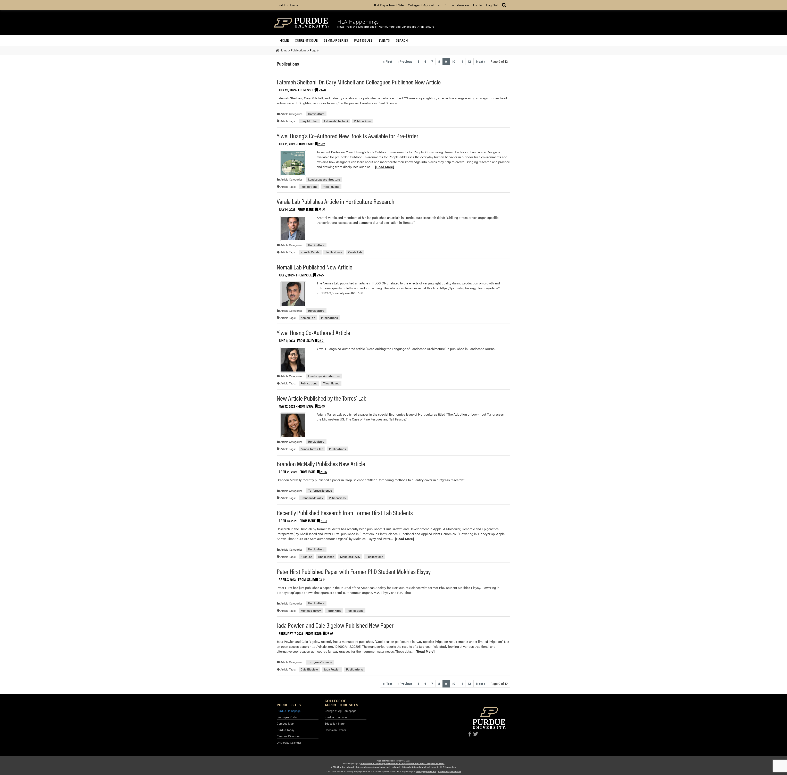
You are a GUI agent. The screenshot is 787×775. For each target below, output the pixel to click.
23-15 (324, 520)
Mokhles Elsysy (350, 557)
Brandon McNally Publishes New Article (321, 463)
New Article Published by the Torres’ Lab (321, 397)
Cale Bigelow (309, 669)
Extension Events (335, 730)
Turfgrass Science (320, 491)
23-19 (321, 406)
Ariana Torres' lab (312, 449)
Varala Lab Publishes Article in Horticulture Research (335, 201)
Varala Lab (355, 252)
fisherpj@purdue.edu (426, 771)
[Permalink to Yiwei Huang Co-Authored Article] (293, 360)
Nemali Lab (308, 318)
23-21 (321, 340)
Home (284, 40)
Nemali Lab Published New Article (314, 266)
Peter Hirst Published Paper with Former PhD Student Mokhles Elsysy (354, 571)
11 (461, 61)
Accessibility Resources (449, 771)
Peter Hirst (334, 610)
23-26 (321, 209)
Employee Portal (287, 717)
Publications (362, 121)
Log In (477, 5)
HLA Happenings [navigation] (358, 21)
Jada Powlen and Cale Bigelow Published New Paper (335, 625)
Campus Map (285, 723)
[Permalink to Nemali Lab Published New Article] (293, 294)
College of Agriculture (423, 5)
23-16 (323, 471)
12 (469, 61)
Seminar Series (336, 40)
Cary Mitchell (309, 121)
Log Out (492, 5)
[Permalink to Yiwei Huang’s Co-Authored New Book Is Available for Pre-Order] (293, 163)
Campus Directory (288, 736)
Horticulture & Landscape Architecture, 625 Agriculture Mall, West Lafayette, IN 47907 (403, 763)
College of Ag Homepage (340, 711)
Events (384, 40)
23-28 (322, 89)
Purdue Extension (456, 5)
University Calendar (289, 742)
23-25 (320, 274)
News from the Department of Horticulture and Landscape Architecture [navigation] (385, 26)
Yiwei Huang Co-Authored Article (313, 332)
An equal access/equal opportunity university (379, 767)
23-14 (322, 579)
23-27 (321, 143)
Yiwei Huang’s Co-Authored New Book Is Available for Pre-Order (347, 135)
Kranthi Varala (310, 252)
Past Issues (363, 40)
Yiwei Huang (331, 187)
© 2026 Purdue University (343, 767)
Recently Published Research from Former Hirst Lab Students (345, 512)
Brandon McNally (312, 498)
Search (402, 40)
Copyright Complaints (414, 767)
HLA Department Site (388, 5)
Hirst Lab (306, 557)
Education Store (335, 723)
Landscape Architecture (324, 179)
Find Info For (286, 5)
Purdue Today (285, 730)
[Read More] (384, 166)
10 (453, 61)
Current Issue (306, 40)
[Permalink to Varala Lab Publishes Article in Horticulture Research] (293, 228)
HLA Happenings (448, 767)
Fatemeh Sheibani (336, 121)
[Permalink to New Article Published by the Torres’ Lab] (293, 425)
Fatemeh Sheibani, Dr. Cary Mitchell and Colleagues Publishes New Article (359, 81)
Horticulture (316, 114)
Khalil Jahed (326, 557)
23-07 (329, 633)
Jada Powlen (332, 669)
